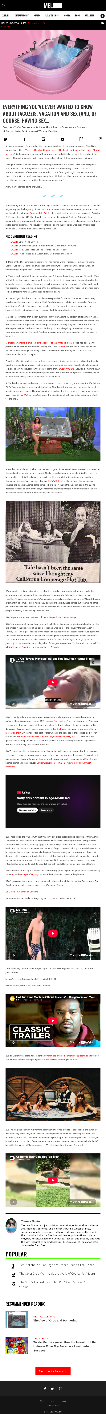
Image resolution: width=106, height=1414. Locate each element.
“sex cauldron (60, 721)
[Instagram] (100, 139)
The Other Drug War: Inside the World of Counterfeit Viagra (57, 1273)
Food (77, 15)
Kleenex (61, 346)
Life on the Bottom (24, 241)
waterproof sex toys (29, 874)
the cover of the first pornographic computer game (65, 1055)
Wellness (89, 15)
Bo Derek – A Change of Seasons (22, 891)
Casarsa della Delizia (40, 213)
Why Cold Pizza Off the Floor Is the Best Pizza (38, 249)
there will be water (82, 150)
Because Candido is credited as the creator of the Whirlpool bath (40, 342)
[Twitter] (5, 139)
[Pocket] (62, 139)
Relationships (52, 15)
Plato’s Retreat (55, 480)
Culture (5, 15)
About (42, 1401)
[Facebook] (24, 139)
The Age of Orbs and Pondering (55, 1320)
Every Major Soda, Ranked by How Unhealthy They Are (42, 245)
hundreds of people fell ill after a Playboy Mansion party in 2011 (48, 736)
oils (13, 874)
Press (63, 1401)
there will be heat (59, 150)
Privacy (53, 1401)
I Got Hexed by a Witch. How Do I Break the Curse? (40, 253)
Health (37, 15)
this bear (85, 1133)
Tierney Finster (35, 23)
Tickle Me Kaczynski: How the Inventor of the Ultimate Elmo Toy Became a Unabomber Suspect (64, 1346)
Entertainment (22, 15)
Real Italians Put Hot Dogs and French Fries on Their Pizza (56, 1265)
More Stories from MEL (53, 1371)
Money (67, 15)
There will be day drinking (37, 150)
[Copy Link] (81, 139)
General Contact (53, 1405)
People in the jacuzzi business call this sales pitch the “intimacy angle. (43, 617)
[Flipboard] (43, 139)
